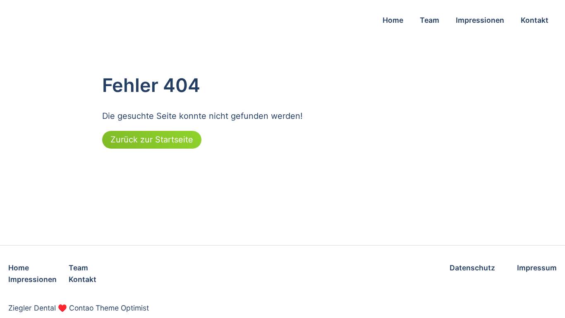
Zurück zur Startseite (151, 140)
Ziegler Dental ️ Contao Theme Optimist (78, 308)
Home (393, 20)
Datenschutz (472, 267)
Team (429, 20)
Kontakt (534, 20)
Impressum (537, 267)
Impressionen (480, 20)
